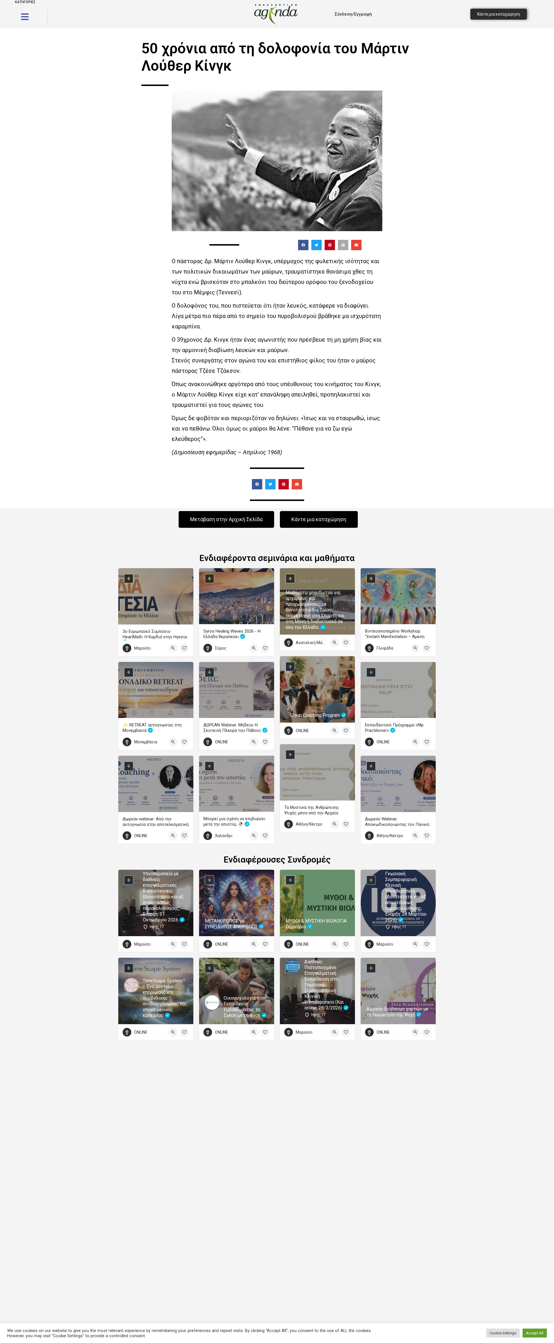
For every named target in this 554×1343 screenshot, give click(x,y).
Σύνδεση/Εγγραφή (353, 14)
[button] (303, 245)
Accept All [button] (534, 1333)
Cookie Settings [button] (503, 1333)
